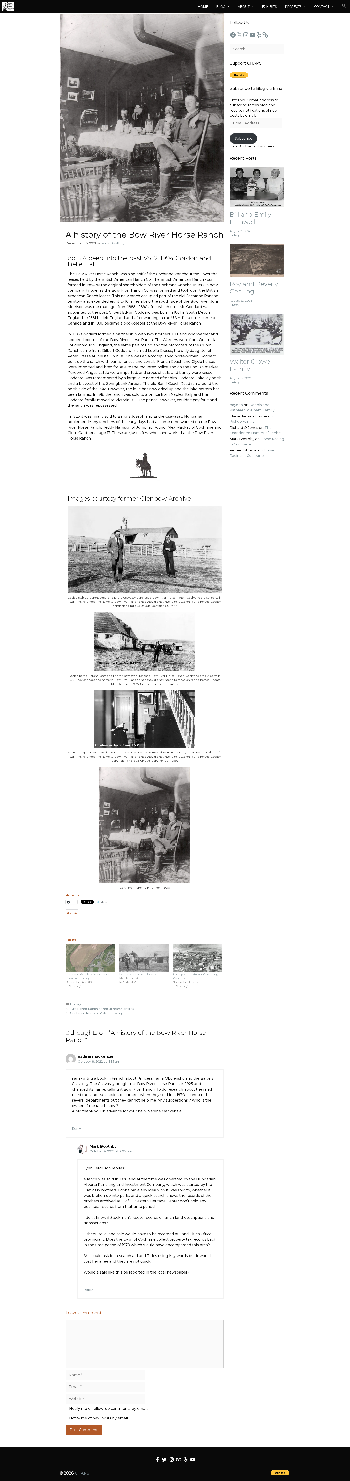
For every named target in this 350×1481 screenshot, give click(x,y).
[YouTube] (252, 35)
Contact (321, 7)
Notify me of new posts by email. (99, 1418)
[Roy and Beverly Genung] (257, 274)
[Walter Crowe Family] (257, 352)
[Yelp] (259, 35)
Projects (293, 7)
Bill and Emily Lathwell (250, 218)
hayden (236, 405)
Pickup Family (242, 421)
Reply (76, 1129)
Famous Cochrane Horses (137, 974)
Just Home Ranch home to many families (102, 1009)
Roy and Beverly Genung (254, 287)
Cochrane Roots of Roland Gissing (96, 1013)
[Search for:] (257, 49)
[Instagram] (246, 35)
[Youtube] (192, 1459)
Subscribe (243, 138)
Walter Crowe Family (250, 365)
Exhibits (269, 7)
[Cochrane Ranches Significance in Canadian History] (90, 958)
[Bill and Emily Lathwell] (257, 205)
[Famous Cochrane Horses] (144, 958)
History (75, 1004)
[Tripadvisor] (178, 1459)
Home (203, 7)
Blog (220, 7)
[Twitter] (164, 1459)
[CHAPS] (8, 6)
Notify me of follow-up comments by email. (108, 1408)
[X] (239, 35)
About (244, 7)
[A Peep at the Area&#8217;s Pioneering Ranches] (197, 958)
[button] (344, 6)
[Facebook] (233, 35)
